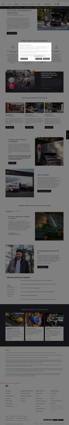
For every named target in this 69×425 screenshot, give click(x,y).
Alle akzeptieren (46, 58)
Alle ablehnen (39, 58)
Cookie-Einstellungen (24, 58)
